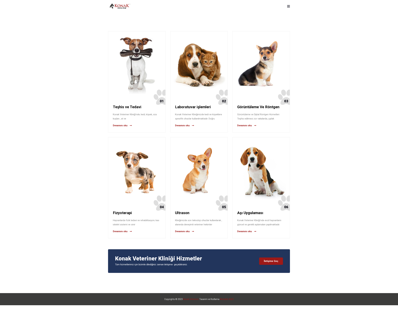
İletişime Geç (271, 261)
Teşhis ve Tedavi (127, 107)
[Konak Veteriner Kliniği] (120, 6)
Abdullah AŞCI (227, 299)
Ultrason (182, 213)
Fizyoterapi (122, 213)
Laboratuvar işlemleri (193, 107)
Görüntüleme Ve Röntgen (258, 107)
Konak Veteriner (191, 299)
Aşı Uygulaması (250, 213)
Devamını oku (120, 125)
